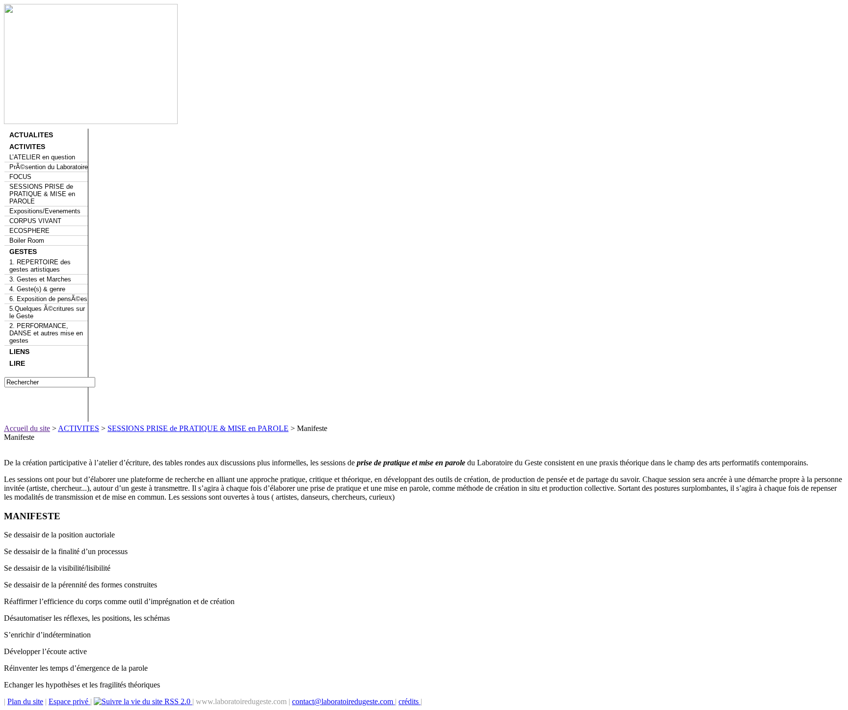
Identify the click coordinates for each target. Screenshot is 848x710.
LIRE (17, 363)
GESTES (23, 251)
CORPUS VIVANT (35, 221)
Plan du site (25, 701)
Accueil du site (27, 428)
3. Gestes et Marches (40, 279)
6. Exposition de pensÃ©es (48, 299)
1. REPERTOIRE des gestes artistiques (40, 265)
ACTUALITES (31, 135)
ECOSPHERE (29, 230)
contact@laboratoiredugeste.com (343, 701)
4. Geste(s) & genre (37, 289)
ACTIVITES (27, 147)
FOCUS (20, 176)
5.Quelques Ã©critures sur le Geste (47, 312)
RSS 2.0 (177, 701)
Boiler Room (26, 240)
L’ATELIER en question (42, 157)
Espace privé (69, 701)
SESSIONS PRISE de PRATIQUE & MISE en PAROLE (42, 194)
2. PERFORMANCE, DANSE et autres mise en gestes (46, 333)
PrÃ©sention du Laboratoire (48, 167)
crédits (409, 701)
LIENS (19, 351)
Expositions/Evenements (44, 211)
